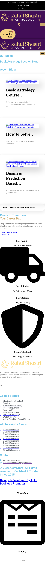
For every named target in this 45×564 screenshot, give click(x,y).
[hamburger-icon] (42, 24)
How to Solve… (20, 134)
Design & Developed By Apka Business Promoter (18, 482)
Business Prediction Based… (15, 178)
